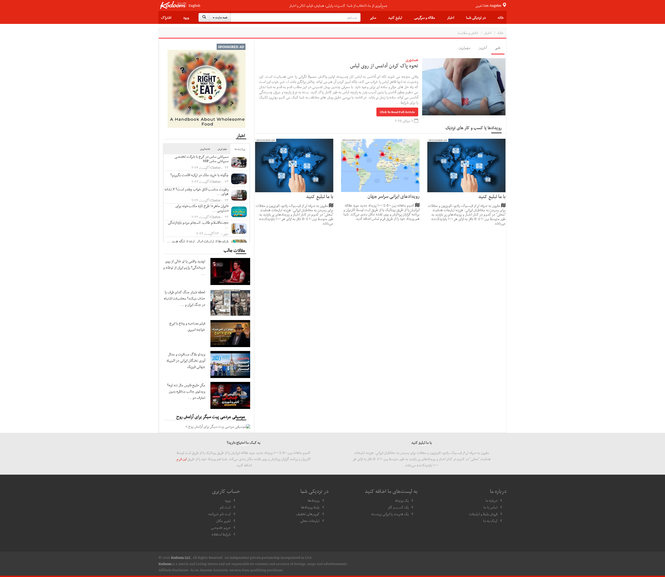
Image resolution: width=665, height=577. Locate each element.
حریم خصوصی (221, 527)
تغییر (488, 5)
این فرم (182, 459)
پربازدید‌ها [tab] (240, 149)
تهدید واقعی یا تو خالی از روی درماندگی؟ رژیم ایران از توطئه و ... (184, 267)
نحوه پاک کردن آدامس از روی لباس (384, 65)
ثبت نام (225, 507)
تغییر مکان (223, 521)
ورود (186, 17)
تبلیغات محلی (310, 521)
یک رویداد (402, 500)
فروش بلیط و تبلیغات (483, 514)
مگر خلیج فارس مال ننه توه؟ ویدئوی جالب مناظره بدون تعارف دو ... (186, 391)
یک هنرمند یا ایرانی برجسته (390, 514)
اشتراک (166, 17)
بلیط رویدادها (310, 507)
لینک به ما (490, 521)
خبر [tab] (498, 47)
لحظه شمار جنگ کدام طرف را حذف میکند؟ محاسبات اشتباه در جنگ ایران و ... (184, 298)
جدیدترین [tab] (205, 148)
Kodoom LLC (181, 557)
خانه (501, 17)
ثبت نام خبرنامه (219, 514)
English (194, 5)
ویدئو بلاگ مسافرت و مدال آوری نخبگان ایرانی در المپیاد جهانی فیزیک (185, 360)
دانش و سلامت (467, 33)
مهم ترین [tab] (222, 148)
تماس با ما (490, 507)
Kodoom (164, 564)
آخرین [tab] (483, 47)
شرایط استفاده (221, 534)
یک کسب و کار (398, 507)
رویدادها (314, 500)
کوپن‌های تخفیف (308, 514)
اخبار (450, 17)
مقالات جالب (234, 250)
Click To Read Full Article (397, 112)
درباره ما (491, 500)
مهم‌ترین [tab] (464, 47)
